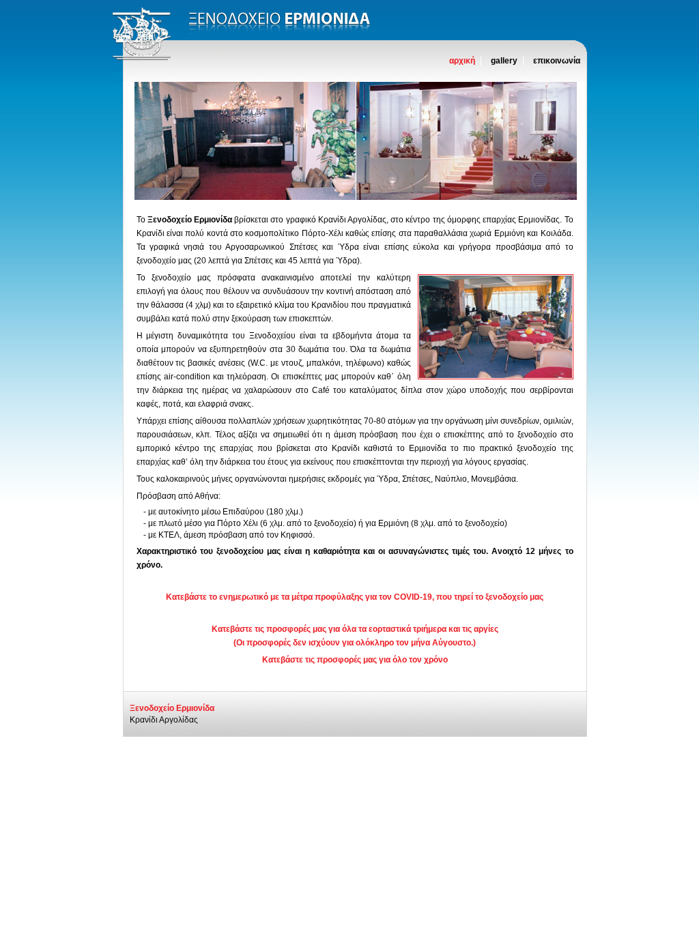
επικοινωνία (556, 60)
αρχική (462, 60)
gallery (504, 60)
